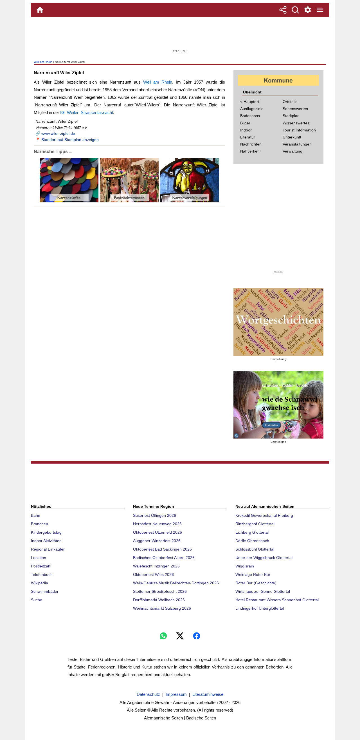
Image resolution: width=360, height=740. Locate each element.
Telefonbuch (42, 574)
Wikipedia (39, 583)
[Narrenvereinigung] (189, 201)
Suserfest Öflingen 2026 (154, 515)
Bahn (35, 515)
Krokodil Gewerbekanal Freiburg (264, 515)
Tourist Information (299, 130)
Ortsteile (290, 101)
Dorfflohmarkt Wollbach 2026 (159, 600)
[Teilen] (283, 10)
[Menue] (320, 10)
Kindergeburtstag (46, 532)
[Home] (40, 10)
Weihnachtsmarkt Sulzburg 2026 (162, 608)
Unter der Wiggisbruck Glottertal (263, 557)
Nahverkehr (250, 151)
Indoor (246, 130)
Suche (36, 600)
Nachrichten (251, 144)
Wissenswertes (296, 123)
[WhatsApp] (163, 636)
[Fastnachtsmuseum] (129, 201)
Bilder (245, 123)
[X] (180, 636)
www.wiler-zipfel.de (58, 133)
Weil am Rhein (43, 61)
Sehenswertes (295, 108)
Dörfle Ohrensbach (252, 540)
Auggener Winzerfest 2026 (157, 540)
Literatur (247, 137)
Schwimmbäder (44, 591)
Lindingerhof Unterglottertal (259, 608)
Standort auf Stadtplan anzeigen (70, 139)
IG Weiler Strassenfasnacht (86, 112)
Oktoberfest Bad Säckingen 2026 (162, 549)
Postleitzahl (41, 566)
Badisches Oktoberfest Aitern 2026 (164, 557)
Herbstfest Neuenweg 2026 (157, 524)
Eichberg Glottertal (252, 532)
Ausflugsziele (252, 108)
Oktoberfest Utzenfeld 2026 (157, 532)
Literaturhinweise (207, 694)
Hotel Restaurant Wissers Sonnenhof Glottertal (277, 600)
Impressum (176, 694)
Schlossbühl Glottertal (254, 549)
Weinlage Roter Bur (252, 574)
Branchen (39, 524)
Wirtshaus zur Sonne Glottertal (262, 591)
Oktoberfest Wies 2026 (153, 574)
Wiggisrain (244, 566)
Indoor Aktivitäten (46, 540)
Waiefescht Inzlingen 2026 (156, 566)
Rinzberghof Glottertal (254, 524)
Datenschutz (148, 694)
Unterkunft (292, 137)
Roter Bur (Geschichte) (255, 583)
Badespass (250, 115)
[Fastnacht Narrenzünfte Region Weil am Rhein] (69, 201)
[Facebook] (196, 636)
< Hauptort (249, 101)
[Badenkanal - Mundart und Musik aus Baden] (278, 405)
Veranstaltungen (297, 144)
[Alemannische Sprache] (278, 322)
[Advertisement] (180, 35)
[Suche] (295, 10)
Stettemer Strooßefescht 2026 (160, 591)
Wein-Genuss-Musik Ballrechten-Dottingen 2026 (176, 583)
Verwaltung (292, 151)
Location (38, 557)
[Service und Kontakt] (308, 10)
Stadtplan (291, 115)
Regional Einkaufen (48, 549)
